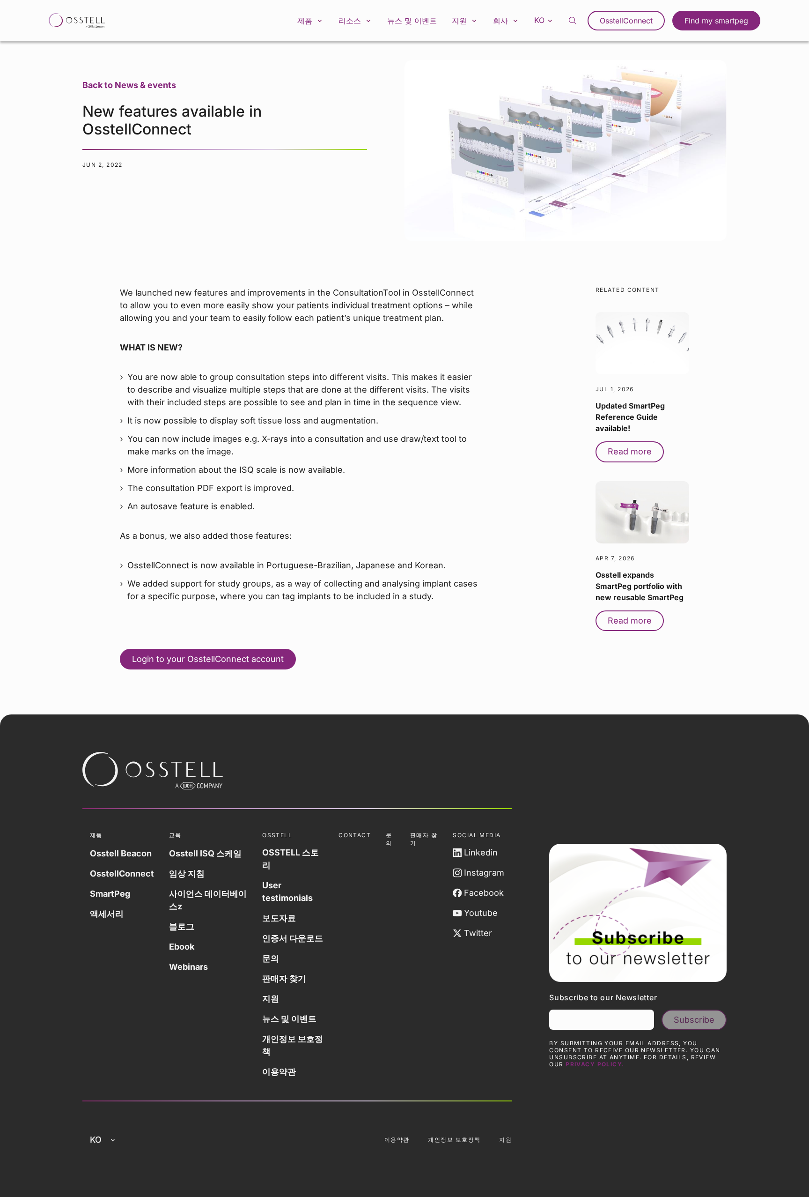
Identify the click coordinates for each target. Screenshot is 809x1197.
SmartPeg (110, 894)
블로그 (181, 926)
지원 (270, 999)
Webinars (188, 967)
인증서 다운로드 (292, 938)
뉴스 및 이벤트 (412, 20)
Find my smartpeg (716, 20)
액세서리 (107, 914)
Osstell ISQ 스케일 (205, 853)
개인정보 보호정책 (292, 1045)
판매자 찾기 (284, 978)
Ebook (181, 947)
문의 (270, 958)
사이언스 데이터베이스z (208, 900)
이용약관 (279, 1072)
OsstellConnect (626, 20)
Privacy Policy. (595, 1064)
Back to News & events (129, 85)
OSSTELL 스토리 (290, 859)
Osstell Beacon (121, 853)
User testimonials (287, 891)
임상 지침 (187, 873)
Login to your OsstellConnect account (208, 659)
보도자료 (279, 918)
